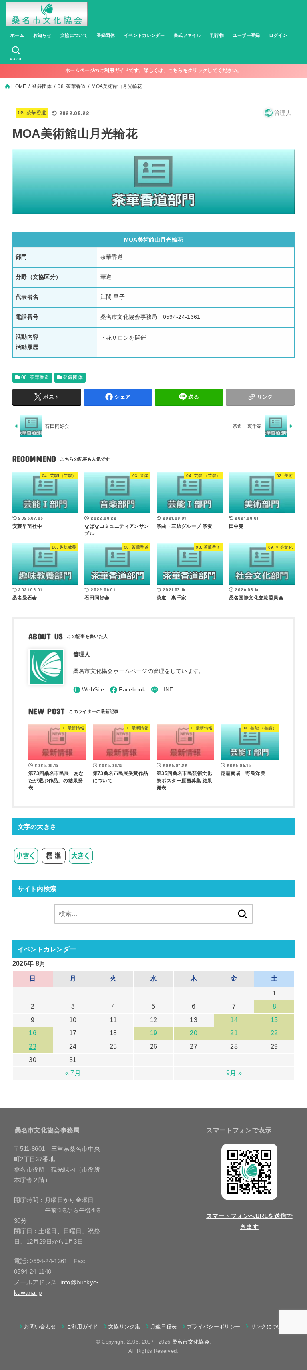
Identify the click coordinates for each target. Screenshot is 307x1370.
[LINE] (162, 689)
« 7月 (73, 1073)
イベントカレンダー (144, 35)
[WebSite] (88, 689)
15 (274, 1020)
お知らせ (42, 35)
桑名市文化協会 (190, 1342)
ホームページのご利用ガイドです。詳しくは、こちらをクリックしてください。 (153, 70)
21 (234, 1033)
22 (274, 1033)
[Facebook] (127, 689)
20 (193, 1033)
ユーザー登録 (246, 35)
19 (153, 1033)
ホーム (17, 35)
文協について (74, 35)
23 (32, 1046)
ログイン (278, 35)
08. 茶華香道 (32, 112)
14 (234, 1020)
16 (32, 1033)
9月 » (234, 1073)
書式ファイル (187, 35)
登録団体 (106, 35)
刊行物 (217, 35)
